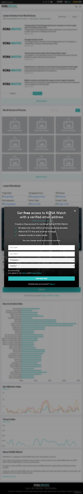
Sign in (52, 284)
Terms (24, 273)
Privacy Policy (36, 273)
